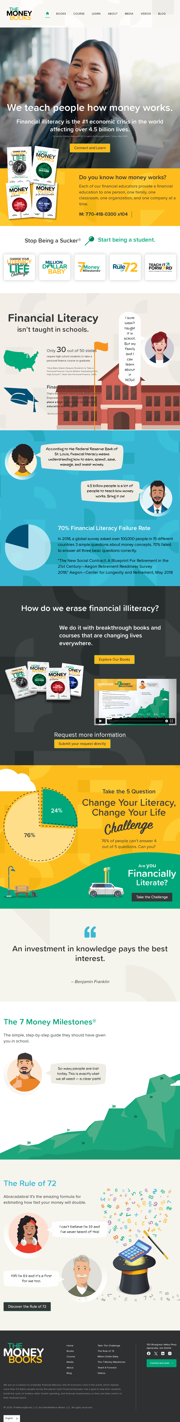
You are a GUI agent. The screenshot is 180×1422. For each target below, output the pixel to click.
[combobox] (12, 1418)
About (113, 14)
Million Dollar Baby (108, 1356)
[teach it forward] (160, 267)
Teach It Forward (107, 1367)
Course (79, 14)
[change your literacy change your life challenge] (19, 267)
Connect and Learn (90, 148)
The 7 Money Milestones (111, 1362)
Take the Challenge (152, 897)
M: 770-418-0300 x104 (103, 214)
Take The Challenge (109, 1345)
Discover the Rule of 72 (27, 1306)
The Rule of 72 (106, 1351)
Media (129, 14)
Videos (146, 14)
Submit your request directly (82, 744)
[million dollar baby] (55, 267)
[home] (19, 13)
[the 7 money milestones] (90, 267)
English (9, 1418)
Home (70, 1345)
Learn (96, 14)
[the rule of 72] (125, 267)
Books (61, 14)
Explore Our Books (114, 659)
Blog (162, 14)
